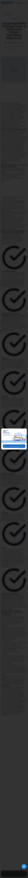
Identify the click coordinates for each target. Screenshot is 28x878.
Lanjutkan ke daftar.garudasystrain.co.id (14, 446)
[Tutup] (24, 430)
